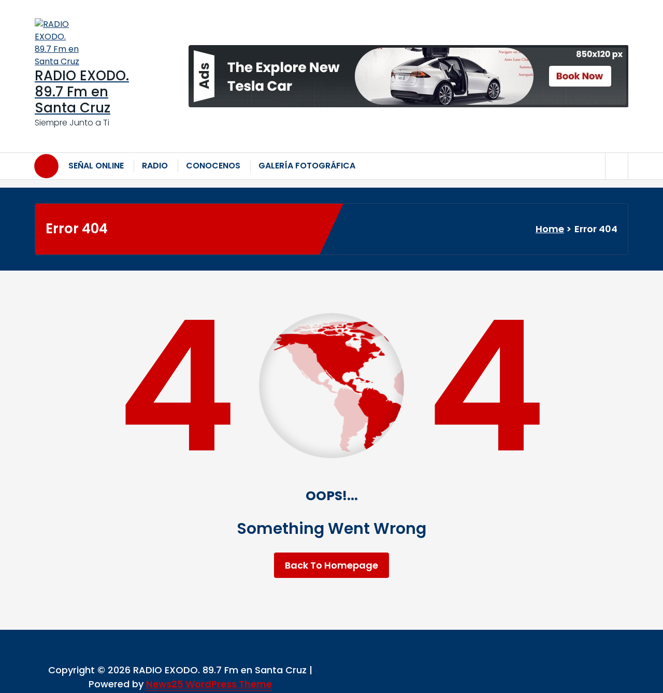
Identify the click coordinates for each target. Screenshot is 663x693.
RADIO (155, 166)
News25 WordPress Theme (209, 683)
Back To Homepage (331, 565)
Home (550, 228)
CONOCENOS (213, 166)
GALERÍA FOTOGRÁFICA (306, 166)
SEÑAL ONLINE (96, 166)
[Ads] (408, 76)
